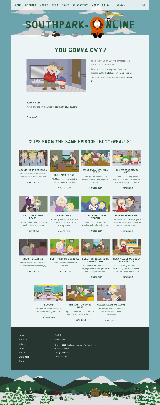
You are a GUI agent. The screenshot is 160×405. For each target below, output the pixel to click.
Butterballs (114, 141)
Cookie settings (60, 356)
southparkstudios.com (66, 106)
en (103, 4)
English (57, 335)
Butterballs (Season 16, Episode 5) (115, 73)
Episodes (30, 4)
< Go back (31, 116)
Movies (44, 4)
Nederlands (59, 339)
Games (66, 4)
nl (108, 4)
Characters (80, 4)
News (55, 4)
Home (18, 4)
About (96, 4)
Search (120, 5)
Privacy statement (61, 352)
